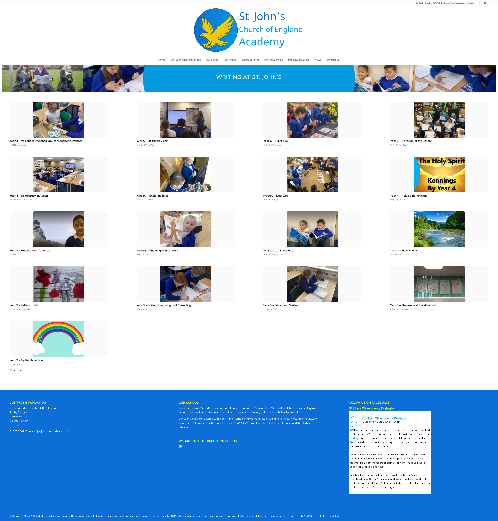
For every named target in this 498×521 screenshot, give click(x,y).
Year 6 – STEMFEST (275, 141)
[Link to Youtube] (485, 3)
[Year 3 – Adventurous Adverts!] (59, 229)
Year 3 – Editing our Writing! (281, 305)
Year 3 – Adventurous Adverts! (30, 250)
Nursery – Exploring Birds (153, 195)
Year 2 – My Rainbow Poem (27, 360)
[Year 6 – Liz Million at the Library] (439, 120)
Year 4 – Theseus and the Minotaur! (413, 305)
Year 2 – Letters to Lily (24, 305)
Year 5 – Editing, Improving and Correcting (164, 305)
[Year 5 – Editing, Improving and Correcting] (186, 284)
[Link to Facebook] (479, 3)
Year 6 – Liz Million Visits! (152, 141)
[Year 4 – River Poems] (439, 229)
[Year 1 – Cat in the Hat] (312, 229)
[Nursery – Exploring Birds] (186, 174)
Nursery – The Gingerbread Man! (157, 250)
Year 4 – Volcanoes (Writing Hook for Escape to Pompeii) (46, 141)
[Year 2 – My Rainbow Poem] (59, 339)
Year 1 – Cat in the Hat (278, 250)
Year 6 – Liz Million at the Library (411, 141)
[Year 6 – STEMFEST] (312, 120)
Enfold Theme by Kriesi (328, 516)
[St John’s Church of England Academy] (249, 30)
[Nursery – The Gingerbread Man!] (186, 229)
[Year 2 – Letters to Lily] (59, 284)
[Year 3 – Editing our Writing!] (312, 284)
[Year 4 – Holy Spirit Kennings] (439, 174)
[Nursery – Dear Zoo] (312, 174)
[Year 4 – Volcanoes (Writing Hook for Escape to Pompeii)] (59, 120)
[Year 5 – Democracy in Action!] (59, 174)
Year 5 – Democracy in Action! (29, 195)
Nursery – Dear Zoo (275, 195)
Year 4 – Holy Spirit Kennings (408, 195)
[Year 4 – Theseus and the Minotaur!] (439, 284)
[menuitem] (162, 59)
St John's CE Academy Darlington (372, 408)
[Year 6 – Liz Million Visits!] (186, 120)
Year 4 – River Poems (404, 250)
